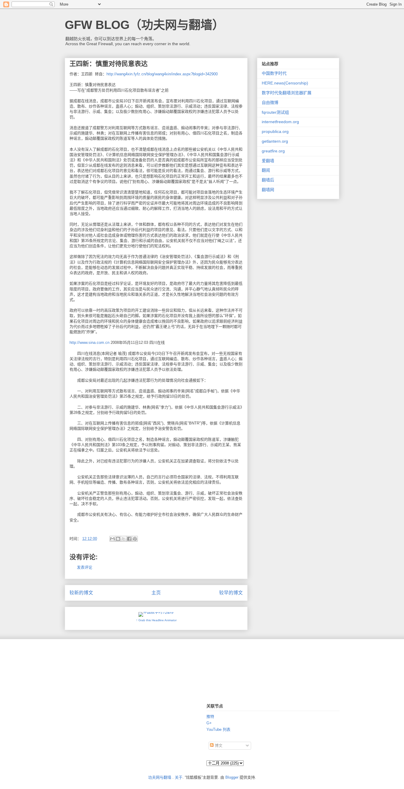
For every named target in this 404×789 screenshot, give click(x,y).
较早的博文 (231, 592)
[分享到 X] (124, 539)
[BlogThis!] (118, 539)
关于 (178, 777)
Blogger (231, 777)
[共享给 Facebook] (129, 539)
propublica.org (275, 131)
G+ (209, 723)
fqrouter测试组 (275, 112)
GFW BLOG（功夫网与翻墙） (144, 24)
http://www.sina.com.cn (89, 342)
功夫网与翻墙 (159, 777)
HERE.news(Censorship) (285, 83)
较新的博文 (81, 592)
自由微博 (270, 102)
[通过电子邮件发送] (112, 539)
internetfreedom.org (280, 121)
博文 (218, 745)
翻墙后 (268, 180)
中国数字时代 (274, 73)
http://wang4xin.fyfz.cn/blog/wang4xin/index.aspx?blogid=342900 (162, 74)
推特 (210, 716)
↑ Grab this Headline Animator (156, 620)
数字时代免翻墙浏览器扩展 (286, 92)
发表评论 (84, 567)
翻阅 (266, 170)
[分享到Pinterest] (135, 539)
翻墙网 (268, 189)
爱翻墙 (268, 160)
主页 (156, 592)
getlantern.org (275, 141)
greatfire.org (273, 151)
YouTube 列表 (218, 729)
